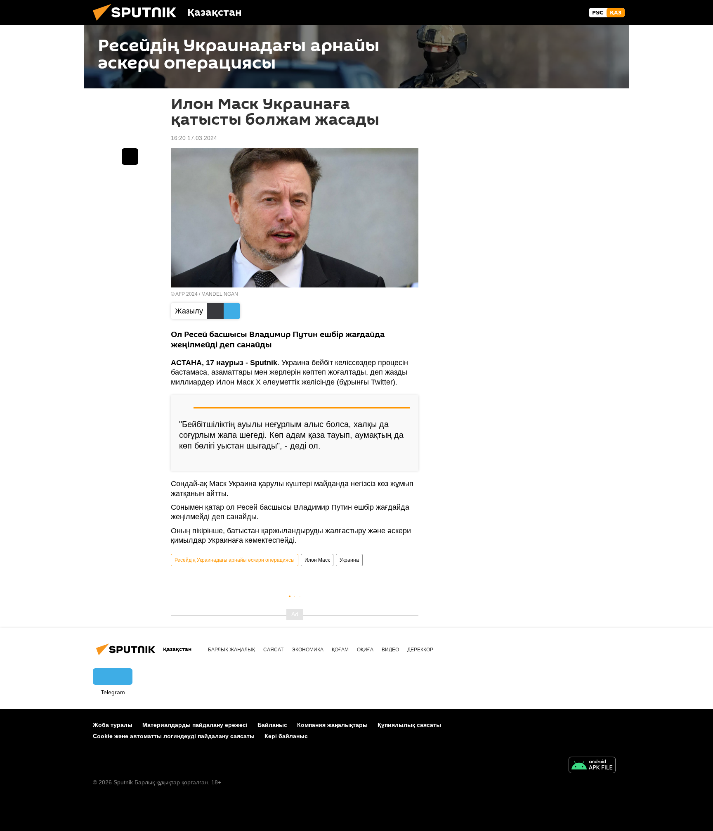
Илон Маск (317, 560)
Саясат (273, 650)
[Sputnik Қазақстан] (137, 22)
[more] (405, 461)
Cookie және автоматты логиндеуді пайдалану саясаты (174, 736)
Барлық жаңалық (231, 650)
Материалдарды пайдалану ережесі (195, 725)
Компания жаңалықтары (332, 725)
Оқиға (365, 650)
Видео (390, 650)
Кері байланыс (286, 736)
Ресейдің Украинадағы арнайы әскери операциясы (235, 560)
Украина (349, 560)
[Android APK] (592, 766)
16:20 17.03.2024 (194, 138)
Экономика (307, 650)
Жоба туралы (112, 725)
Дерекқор (420, 650)
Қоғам (340, 650)
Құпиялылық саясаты (409, 725)
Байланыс (272, 725)
